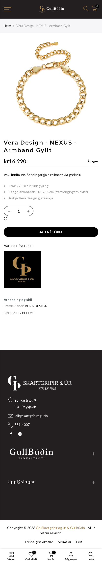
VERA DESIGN (36, 306)
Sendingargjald (38, 175)
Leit (79, 542)
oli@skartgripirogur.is (31, 416)
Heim (7, 26)
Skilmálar (64, 542)
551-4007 (22, 424)
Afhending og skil (18, 299)
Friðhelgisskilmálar (39, 542)
